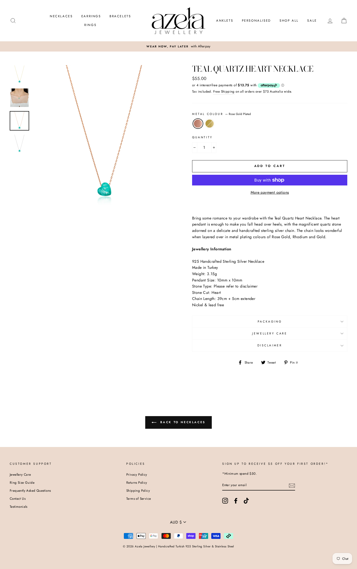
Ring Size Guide (22, 482)
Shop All (289, 20)
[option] (104, 136)
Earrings (91, 16)
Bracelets (120, 16)
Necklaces (61, 16)
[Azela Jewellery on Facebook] (236, 501)
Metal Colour (221, 114)
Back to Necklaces (181, 422)
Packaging (270, 321)
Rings (90, 25)
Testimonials (18, 506)
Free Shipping (224, 91)
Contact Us (18, 498)
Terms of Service (138, 498)
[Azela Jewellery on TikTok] (246, 501)
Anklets (224, 20)
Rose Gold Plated (198, 124)
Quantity (202, 137)
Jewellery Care (269, 333)
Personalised (256, 20)
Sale (312, 20)
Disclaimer (269, 345)
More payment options (270, 192)
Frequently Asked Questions (30, 490)
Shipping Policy (138, 490)
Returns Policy (136, 482)
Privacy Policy (136, 474)
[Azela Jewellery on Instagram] (225, 501)
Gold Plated (209, 124)
